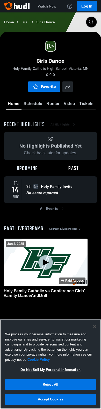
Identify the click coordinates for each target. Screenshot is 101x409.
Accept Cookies (50, 399)
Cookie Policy (38, 360)
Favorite (48, 86)
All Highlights (60, 124)
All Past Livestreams (63, 228)
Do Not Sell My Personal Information (50, 370)
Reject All (50, 384)
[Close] (94, 326)
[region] (50, 364)
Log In (86, 6)
